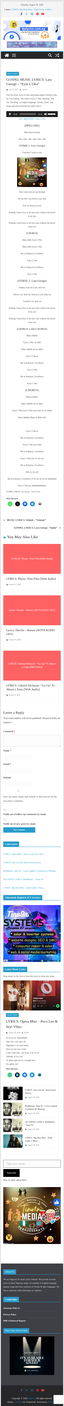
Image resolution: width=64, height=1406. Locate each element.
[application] (32, 114)
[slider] (52, 113)
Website (7, 777)
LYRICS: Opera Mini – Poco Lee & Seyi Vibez (23, 854)
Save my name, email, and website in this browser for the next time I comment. (30, 798)
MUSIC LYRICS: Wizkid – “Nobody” (26, 520)
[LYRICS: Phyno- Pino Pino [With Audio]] (32, 546)
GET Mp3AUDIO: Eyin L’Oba (32, 119)
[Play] (10, 114)
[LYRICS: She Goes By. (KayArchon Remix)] (13, 1094)
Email (7, 764)
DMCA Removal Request (14, 1321)
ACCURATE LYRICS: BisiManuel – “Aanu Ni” (23, 879)
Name (7, 750)
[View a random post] (57, 55)
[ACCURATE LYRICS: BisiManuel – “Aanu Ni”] (13, 1126)
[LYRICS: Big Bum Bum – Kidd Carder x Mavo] (13, 1141)
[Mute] (45, 114)
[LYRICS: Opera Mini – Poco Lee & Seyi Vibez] (32, 995)
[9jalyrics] (6, 55)
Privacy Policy (9, 1314)
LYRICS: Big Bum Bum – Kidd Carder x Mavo (31, 9)
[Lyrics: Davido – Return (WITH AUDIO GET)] (32, 597)
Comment (9, 731)
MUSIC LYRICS (12, 73)
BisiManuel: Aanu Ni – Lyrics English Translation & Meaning (29, 871)
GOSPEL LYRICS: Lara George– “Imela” (35, 528)
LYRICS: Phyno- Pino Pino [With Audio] (31, 578)
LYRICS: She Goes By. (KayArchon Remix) (22, 862)
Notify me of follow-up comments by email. (24, 814)
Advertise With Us (11, 1308)
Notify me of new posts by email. (19, 824)
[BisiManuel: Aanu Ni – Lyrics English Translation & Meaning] (13, 1110)
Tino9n (24, 90)
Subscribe (11, 1173)
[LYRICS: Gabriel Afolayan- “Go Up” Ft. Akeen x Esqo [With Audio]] (32, 652)
